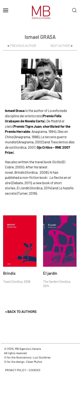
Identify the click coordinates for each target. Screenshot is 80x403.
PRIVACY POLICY (15, 370)
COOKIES (34, 370)
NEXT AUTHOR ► (61, 45)
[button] (5, 10)
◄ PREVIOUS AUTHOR (21, 45)
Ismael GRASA (40, 37)
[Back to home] (40, 14)
